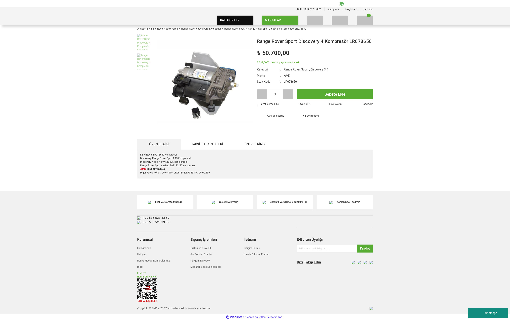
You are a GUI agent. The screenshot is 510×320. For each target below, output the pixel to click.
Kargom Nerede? (200, 260)
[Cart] (365, 20)
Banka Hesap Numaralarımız (153, 260)
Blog (140, 266)
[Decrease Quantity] (262, 94)
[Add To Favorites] (268, 104)
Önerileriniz (255, 144)
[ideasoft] (234, 317)
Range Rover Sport (296, 69)
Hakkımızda (144, 248)
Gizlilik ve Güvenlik (201, 248)
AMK (287, 75)
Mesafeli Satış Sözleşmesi (205, 266)
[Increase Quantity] (288, 94)
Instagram (333, 9)
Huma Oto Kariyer (147, 276)
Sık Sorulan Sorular (201, 254)
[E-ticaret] (254, 317)
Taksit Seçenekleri (207, 144)
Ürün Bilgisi (159, 144)
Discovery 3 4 (319, 69)
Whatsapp (490, 313)
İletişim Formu (252, 248)
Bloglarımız (351, 9)
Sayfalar (368, 9)
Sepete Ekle (335, 94)
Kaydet (365, 248)
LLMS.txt (141, 273)
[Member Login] (340, 20)
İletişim (141, 254)
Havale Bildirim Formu (256, 254)
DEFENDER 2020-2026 (309, 9)
